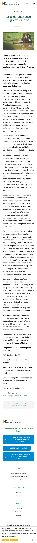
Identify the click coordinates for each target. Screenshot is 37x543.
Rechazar (14, 540)
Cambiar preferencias (25, 540)
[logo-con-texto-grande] (12, 2)
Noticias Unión (18, 11)
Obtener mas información (9, 537)
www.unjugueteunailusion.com (15, 396)
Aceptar (5, 540)
